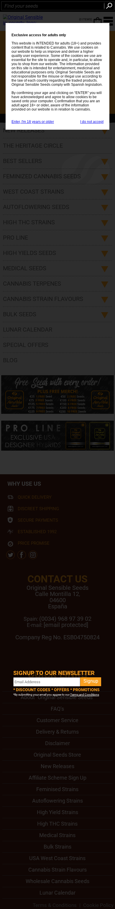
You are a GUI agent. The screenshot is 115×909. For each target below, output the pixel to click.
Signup (90, 681)
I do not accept (92, 122)
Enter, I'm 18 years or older (33, 122)
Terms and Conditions (84, 694)
